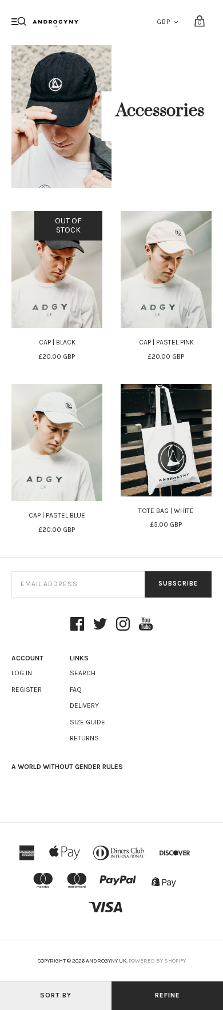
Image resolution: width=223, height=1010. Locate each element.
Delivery (84, 706)
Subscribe (178, 583)
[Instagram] (123, 625)
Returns (84, 738)
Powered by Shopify (157, 960)
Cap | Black (57, 342)
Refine (167, 995)
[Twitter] (100, 625)
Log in (21, 673)
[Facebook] (77, 625)
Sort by (55, 995)
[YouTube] (146, 625)
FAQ (76, 690)
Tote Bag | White (166, 511)
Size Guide (87, 722)
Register (26, 690)
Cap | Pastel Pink (166, 342)
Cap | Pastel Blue (57, 515)
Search (82, 673)
